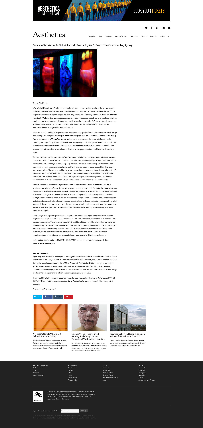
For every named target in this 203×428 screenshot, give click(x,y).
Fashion (70, 370)
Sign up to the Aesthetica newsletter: (46, 411)
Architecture (72, 368)
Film (69, 373)
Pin (70, 297)
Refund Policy (108, 373)
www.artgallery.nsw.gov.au (44, 243)
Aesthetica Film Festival (147, 380)
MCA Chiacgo (38, 266)
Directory (106, 370)
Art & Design (72, 365)
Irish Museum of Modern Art (85, 266)
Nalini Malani (43, 108)
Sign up (83, 411)
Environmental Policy (110, 378)
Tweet (38, 297)
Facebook (142, 368)
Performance (72, 378)
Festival (144, 36)
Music (70, 375)
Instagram (142, 373)
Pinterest (142, 370)
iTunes (141, 378)
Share (49, 297)
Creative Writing (121, 36)
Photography (72, 380)
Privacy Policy (108, 375)
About (162, 36)
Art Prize (109, 36)
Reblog (59, 297)
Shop (100, 36)
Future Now (134, 36)
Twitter (141, 365)
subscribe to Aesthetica (72, 281)
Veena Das (55, 139)
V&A (89, 273)
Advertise (153, 36)
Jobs (104, 380)
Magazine (92, 36)
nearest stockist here (88, 278)
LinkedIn (141, 375)
